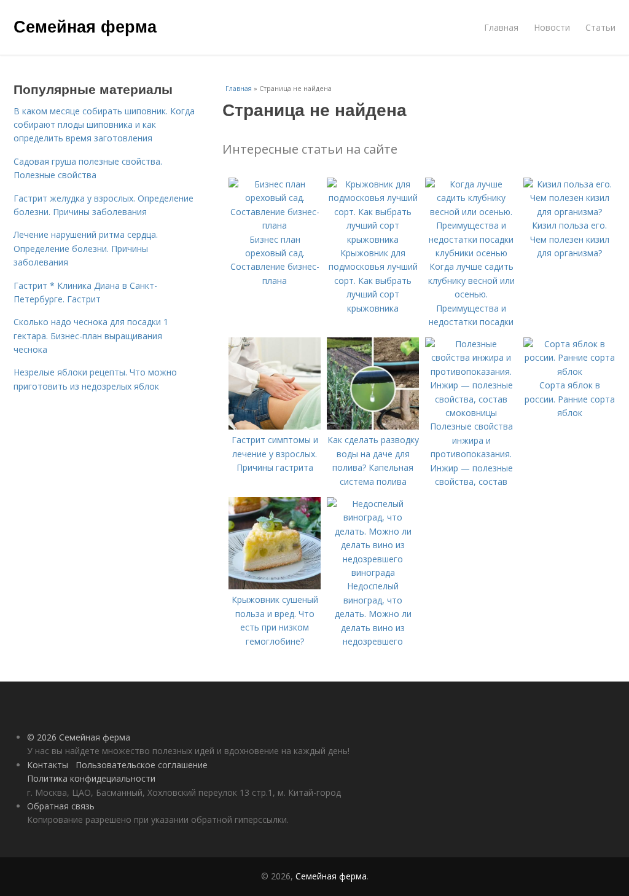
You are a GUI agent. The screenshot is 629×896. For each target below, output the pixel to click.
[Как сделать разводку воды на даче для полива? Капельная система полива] (373, 426)
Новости (552, 27)
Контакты (47, 765)
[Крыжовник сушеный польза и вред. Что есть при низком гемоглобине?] (275, 586)
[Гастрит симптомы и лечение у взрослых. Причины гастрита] (275, 426)
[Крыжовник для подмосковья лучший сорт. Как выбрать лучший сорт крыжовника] (373, 239)
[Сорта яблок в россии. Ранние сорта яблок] (569, 371)
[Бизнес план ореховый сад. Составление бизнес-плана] (275, 225)
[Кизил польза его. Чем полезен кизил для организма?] (569, 212)
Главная (501, 27)
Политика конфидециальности (91, 778)
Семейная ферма (85, 25)
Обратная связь (61, 806)
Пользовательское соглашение (142, 765)
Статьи (600, 27)
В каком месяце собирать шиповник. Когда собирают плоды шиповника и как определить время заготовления (104, 124)
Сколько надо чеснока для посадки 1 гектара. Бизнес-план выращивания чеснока (91, 335)
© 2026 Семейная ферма (78, 737)
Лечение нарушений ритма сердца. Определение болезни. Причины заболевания (86, 248)
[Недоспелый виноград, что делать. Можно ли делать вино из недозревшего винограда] (373, 572)
